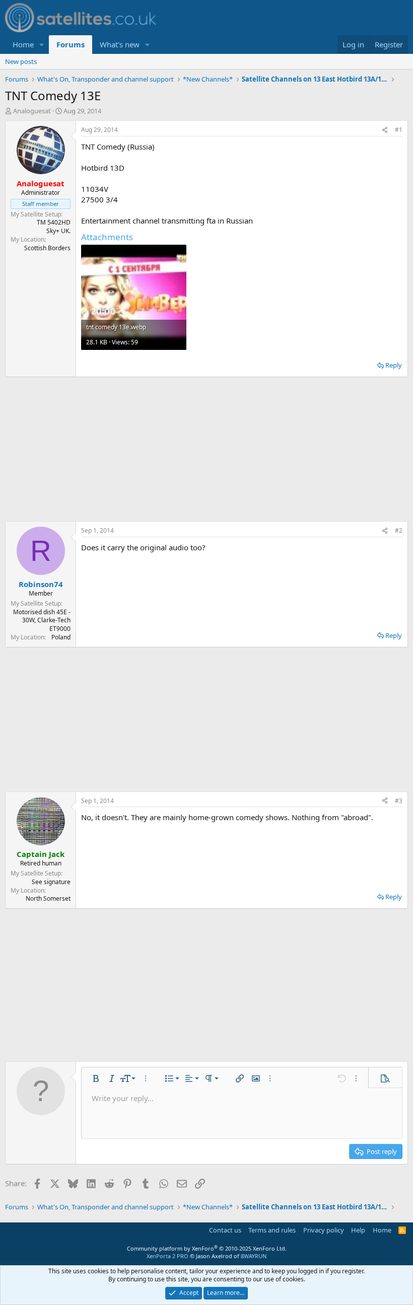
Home (23, 44)
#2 (398, 530)
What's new (120, 44)
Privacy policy (323, 1230)
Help (358, 1230)
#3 (398, 800)
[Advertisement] (206, 449)
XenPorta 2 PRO (167, 1256)
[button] (42, 44)
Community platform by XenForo (207, 1248)
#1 (398, 129)
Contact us (225, 1230)
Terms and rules (272, 1230)
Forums (70, 44)
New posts (21, 61)
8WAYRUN (253, 1256)
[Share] (384, 130)
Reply (393, 365)
